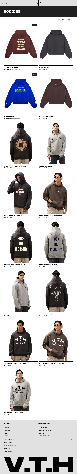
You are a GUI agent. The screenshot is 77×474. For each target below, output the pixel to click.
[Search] (6, 3)
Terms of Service (9, 440)
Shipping (41, 433)
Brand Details (42, 427)
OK (71, 440)
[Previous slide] (42, 44)
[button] (64, 20)
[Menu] (2, 3)
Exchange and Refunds (45, 430)
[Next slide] (70, 44)
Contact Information (10, 445)
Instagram (7, 427)
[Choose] (34, 62)
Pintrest (6, 433)
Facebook (7, 430)
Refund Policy (8, 449)
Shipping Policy (8, 451)
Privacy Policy (8, 443)
